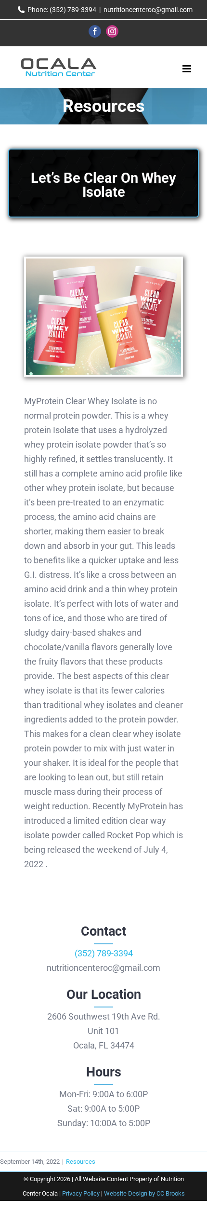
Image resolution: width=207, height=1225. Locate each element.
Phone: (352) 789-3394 (61, 10)
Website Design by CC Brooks (144, 1193)
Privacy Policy (81, 1193)
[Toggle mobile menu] (187, 69)
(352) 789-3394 (104, 953)
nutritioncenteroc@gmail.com (148, 10)
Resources (80, 1161)
